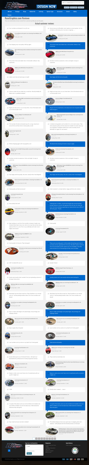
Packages (17, 11)
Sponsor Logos (50, 11)
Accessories (60, 11)
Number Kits (32, 11)
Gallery (75, 11)
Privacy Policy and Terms (51, 445)
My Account (48, 452)
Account (67, 7)
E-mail (28, 446)
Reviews (9, 15)
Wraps (24, 11)
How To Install (74, 7)
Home (10, 11)
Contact (68, 11)
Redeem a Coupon (49, 450)
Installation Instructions (50, 448)
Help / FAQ (81, 7)
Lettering (41, 11)
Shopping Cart (80, 2)
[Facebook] (9, 450)
